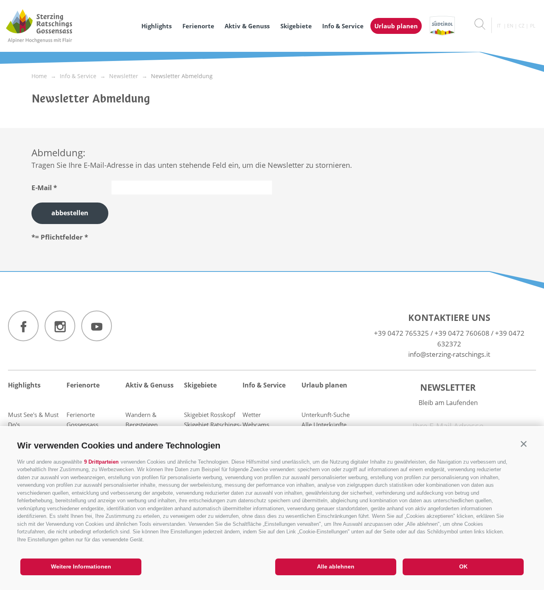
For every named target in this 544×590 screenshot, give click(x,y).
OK (463, 566)
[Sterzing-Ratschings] (68, 26)
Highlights (156, 26)
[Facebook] (23, 326)
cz (521, 25)
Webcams (256, 425)
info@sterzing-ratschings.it (449, 354)
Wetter (252, 415)
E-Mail (41, 187)
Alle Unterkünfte (323, 425)
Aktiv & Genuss (247, 26)
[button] (523, 444)
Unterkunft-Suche (325, 415)
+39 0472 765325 (401, 333)
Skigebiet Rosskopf (209, 415)
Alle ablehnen (335, 566)
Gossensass (82, 425)
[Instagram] (60, 326)
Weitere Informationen (81, 566)
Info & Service (343, 26)
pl (532, 25)
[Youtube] (96, 326)
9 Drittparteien (101, 462)
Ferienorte (198, 26)
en (510, 25)
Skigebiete (296, 26)
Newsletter (448, 387)
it (499, 25)
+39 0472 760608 (461, 333)
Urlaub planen (396, 26)
